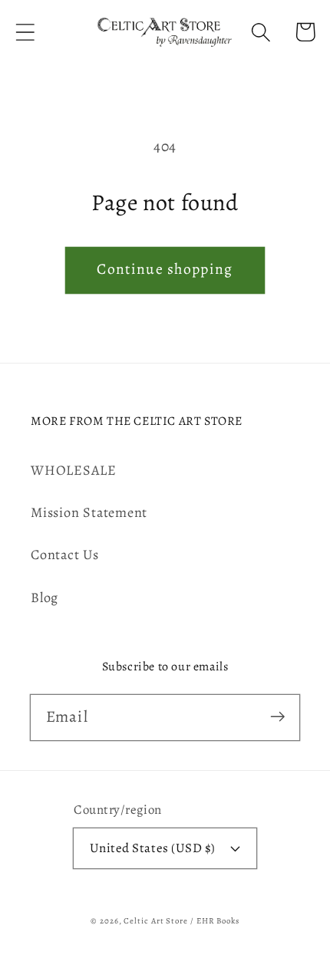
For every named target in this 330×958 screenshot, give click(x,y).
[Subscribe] (277, 717)
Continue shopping (165, 268)
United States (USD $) (153, 848)
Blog (44, 597)
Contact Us (65, 554)
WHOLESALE (74, 470)
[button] (25, 32)
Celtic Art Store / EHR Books (181, 921)
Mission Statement (89, 512)
